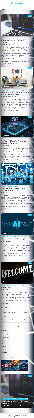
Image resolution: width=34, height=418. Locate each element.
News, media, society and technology (13, 38)
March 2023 (4, 346)
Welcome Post (5, 287)
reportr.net (22, 416)
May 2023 (3, 340)
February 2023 (4, 349)
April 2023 (3, 343)
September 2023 (5, 337)
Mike (3, 44)
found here (9, 53)
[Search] (30, 8)
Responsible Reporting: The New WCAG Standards (14, 312)
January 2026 (4, 334)
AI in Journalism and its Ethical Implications (15, 239)
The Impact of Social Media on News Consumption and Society (17, 324)
